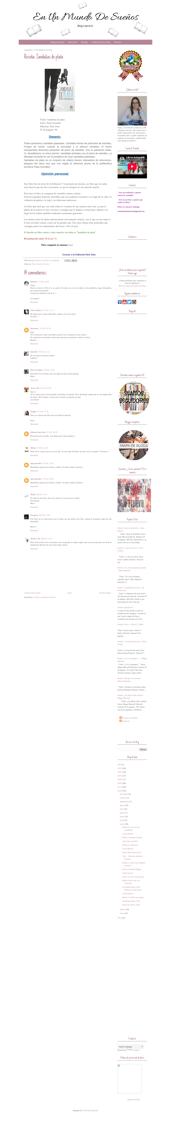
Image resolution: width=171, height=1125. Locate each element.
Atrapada (34, 515)
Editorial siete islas (37, 432)
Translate (135, 1050)
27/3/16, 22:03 (42, 448)
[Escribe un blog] (68, 260)
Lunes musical (127, 873)
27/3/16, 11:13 (48, 310)
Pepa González (37, 264)
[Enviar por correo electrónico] (65, 260)
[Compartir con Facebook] (73, 260)
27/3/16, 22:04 (47, 463)
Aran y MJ (34, 388)
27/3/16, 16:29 (45, 388)
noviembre (124, 794)
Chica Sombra (36, 310)
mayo (122, 817)
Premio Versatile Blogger (131, 869)
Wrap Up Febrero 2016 (131, 905)
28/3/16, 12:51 (41, 495)
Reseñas (84, 42)
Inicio (70, 593)
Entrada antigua (105, 593)
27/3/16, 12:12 (43, 352)
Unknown (126, 721)
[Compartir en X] (70, 260)
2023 (119, 765)
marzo (122, 824)
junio (122, 813)
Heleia (32, 495)
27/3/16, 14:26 (49, 370)
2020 (119, 776)
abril (121, 820)
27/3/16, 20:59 (51, 432)
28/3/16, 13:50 (44, 515)
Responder (34, 302)
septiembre (124, 802)
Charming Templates (90, 1111)
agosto (122, 805)
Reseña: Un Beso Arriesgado (133, 897)
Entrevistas (72, 42)
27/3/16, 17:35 (42, 412)
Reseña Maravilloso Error (132, 852)
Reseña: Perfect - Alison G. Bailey (130, 624)
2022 (119, 768)
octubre (122, 798)
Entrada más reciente (32, 593)
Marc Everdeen (36, 370)
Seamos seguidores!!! (126, 607)
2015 (119, 918)
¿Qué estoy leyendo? (130, 841)
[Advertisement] (133, 731)
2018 (119, 783)
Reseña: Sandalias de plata (132, 838)
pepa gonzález (36, 463)
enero (122, 913)
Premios (117, 42)
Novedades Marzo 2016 (131, 901)
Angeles (33, 412)
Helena (33, 448)
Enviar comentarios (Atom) (45, 597)
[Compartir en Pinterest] (76, 260)
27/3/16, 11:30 (45, 328)
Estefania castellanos (130, 718)
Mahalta (33, 282)
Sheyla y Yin (35, 539)
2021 (119, 772)
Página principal (57, 42)
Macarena (34, 328)
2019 (119, 780)
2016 (119, 791)
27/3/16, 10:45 (43, 282)
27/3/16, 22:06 (47, 479)
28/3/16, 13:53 (46, 539)
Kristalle (33, 352)
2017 (119, 787)
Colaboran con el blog (101, 42)
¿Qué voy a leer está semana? (133, 877)
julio (121, 809)
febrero (122, 910)
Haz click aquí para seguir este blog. (132, 286)
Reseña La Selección (130, 845)
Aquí (70, 245)
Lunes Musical (127, 834)
